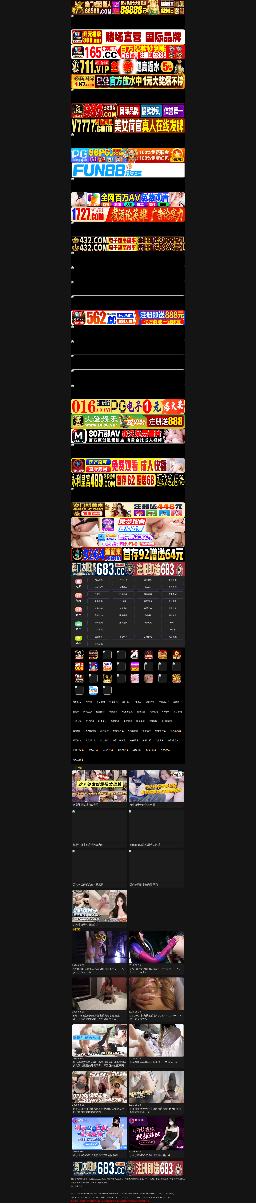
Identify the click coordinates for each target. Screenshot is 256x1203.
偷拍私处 (115, 721)
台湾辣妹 (99, 594)
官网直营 (113, 702)
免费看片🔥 (118, 730)
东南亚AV (173, 594)
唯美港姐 (148, 594)
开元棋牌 (101, 702)
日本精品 (123, 587)
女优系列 (123, 608)
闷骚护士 (173, 615)
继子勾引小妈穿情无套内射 (88, 844)
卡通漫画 (99, 622)
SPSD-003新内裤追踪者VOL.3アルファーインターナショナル (98, 970)
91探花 (123, 601)
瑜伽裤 (148, 615)
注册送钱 (150, 702)
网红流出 (148, 601)
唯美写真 (148, 622)
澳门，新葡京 (119, 740)
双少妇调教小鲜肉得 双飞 (143, 884)
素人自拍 (173, 587)
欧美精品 (148, 580)
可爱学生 (148, 608)
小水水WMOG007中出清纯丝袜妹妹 (149, 1155)
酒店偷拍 (177, 711)
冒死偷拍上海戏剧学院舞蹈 (144, 844)
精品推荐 (99, 580)
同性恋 (173, 629)
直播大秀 (159, 740)
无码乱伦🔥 (175, 730)
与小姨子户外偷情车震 (142, 804)
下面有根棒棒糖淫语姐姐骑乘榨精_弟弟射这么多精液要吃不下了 (155, 1110)
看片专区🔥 (123, 750)
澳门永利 (126, 702)
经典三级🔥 (78, 750)
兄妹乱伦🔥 (108, 750)
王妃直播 (90, 721)
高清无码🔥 (151, 750)
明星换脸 (123, 615)
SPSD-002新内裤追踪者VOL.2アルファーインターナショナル (155, 970)
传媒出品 (99, 629)
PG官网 (89, 702)
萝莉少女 (173, 580)
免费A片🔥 (93, 750)
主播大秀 (77, 721)
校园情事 (123, 636)
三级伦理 (99, 587)
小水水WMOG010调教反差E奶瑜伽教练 (95, 1155)
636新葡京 (133, 730)
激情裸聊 (147, 730)
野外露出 (173, 601)
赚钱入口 (137, 750)
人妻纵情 (148, 636)
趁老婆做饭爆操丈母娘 (86, 804)
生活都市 (99, 636)
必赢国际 (100, 711)
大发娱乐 (77, 730)
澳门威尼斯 (173, 740)
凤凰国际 (113, 711)
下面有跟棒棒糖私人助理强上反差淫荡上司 (153, 1062)
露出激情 (123, 622)
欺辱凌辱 (99, 601)
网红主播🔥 (78, 759)
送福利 (176, 702)
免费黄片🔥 (160, 730)
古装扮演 (99, 608)
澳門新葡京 (91, 730)
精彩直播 (154, 711)
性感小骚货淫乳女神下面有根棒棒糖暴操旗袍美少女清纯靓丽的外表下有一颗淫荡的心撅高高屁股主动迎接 (100, 1065)
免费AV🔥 (165, 750)
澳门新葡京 (167, 721)
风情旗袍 (99, 615)
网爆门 (173, 622)
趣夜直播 (128, 721)
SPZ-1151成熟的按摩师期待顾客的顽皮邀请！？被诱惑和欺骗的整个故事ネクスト (96, 1017)
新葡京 (76, 711)
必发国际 (153, 721)
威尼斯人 (77, 702)
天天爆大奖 (91, 740)
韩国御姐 (123, 594)
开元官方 (77, 740)
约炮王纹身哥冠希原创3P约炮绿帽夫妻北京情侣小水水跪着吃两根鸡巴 (98, 1110)
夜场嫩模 (140, 721)
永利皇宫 (104, 730)
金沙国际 (104, 740)
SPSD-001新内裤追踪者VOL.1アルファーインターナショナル (155, 1017)
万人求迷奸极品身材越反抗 (88, 884)
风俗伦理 (173, 636)
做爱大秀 (147, 740)
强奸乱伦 (123, 580)
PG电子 (138, 702)
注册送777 (164, 702)
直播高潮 (141, 711)
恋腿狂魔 (173, 608)
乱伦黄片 (102, 721)
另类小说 (99, 643)
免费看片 (134, 740)
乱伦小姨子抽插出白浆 (86, 924)
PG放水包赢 (127, 711)
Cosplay (148, 587)
